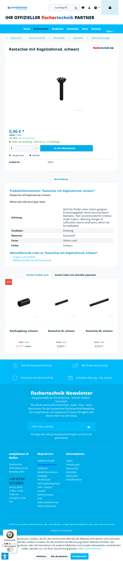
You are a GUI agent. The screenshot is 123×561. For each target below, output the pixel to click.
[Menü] (15, 531)
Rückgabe (42, 475)
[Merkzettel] (83, 7)
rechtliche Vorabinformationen (48, 470)
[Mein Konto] (89, 7)
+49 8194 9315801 (17, 480)
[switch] (10, 549)
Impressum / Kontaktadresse (74, 477)
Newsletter (71, 472)
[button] (5, 556)
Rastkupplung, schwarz (24, 331)
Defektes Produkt (46, 460)
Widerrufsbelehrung (48, 502)
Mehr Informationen (89, 548)
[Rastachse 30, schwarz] (61, 302)
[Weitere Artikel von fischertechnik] (103, 52)
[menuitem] (96, 7)
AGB (40, 498)
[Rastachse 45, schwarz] (99, 302)
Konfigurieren (79, 556)
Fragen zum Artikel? (23, 257)
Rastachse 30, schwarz (61, 331)
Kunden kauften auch (37, 274)
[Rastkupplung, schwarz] (23, 302)
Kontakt (41, 490)
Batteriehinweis (45, 494)
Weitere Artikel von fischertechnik (31, 260)
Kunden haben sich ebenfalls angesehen (75, 274)
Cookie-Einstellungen (73, 462)
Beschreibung (61, 179)
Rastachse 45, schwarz (99, 331)
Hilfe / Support (45, 487)
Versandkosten (55, 524)
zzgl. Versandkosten (26, 138)
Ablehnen (41, 556)
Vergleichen (18, 155)
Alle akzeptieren (59, 556)
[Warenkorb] (109, 12)
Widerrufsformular (47, 506)
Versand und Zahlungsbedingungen (49, 481)
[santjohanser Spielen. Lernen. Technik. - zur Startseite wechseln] (16, 7)
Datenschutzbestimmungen (61, 434)
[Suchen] (76, 7)
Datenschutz (72, 468)
